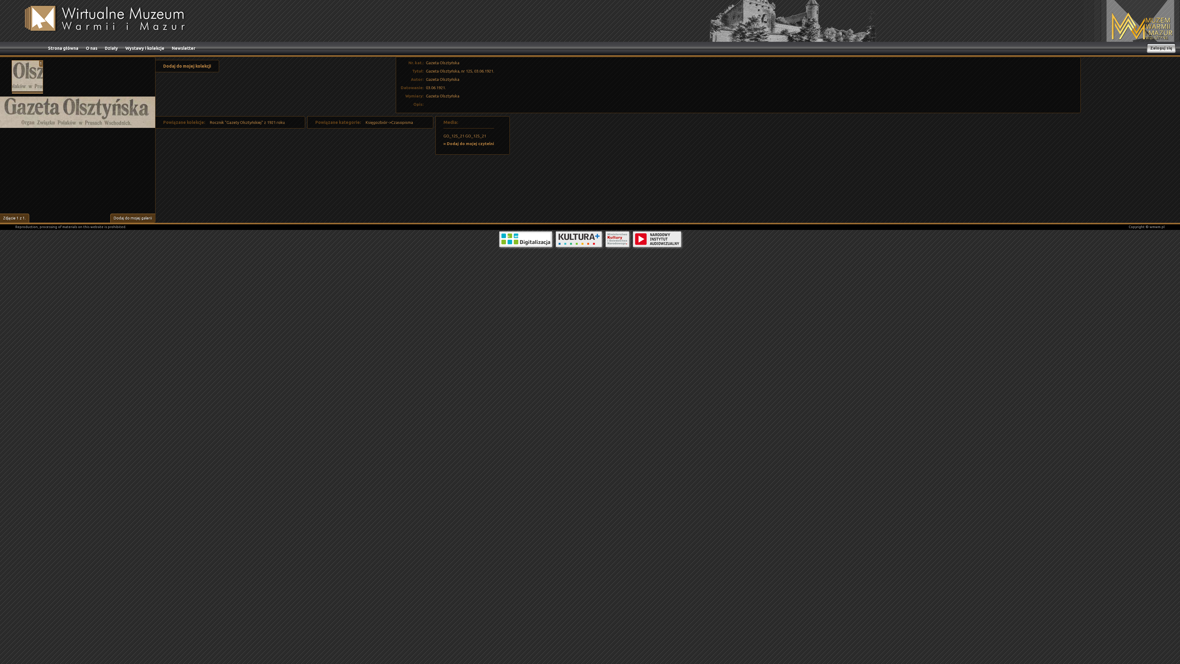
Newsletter (183, 48)
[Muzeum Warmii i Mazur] (1142, 26)
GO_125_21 (453, 136)
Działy (111, 48)
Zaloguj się (1161, 48)
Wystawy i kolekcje (144, 48)
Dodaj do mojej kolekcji (187, 66)
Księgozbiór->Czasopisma (389, 122)
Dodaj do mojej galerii (133, 218)
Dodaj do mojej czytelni (470, 143)
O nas (91, 48)
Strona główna (63, 48)
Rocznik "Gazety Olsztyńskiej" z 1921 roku (247, 122)
